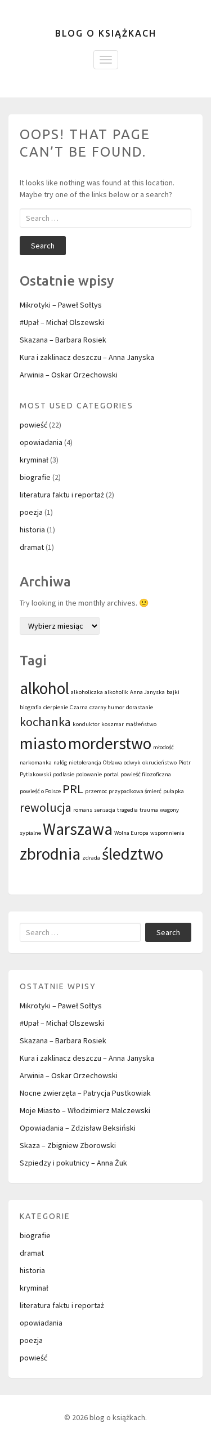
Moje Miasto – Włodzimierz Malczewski (85, 1110)
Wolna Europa (131, 833)
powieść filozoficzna (145, 774)
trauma (149, 809)
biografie (35, 477)
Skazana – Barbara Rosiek (63, 340)
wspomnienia (167, 833)
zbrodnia (50, 853)
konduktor (86, 724)
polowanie (89, 774)
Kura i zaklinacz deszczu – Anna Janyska (87, 357)
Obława (112, 762)
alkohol (44, 688)
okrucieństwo (159, 762)
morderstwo (109, 743)
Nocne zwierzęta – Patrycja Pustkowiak (85, 1093)
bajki (173, 692)
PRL (72, 789)
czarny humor (106, 707)
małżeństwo (140, 724)
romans (82, 809)
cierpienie (55, 707)
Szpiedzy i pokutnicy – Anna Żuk (73, 1163)
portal (111, 774)
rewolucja (45, 807)
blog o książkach (105, 33)
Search (43, 246)
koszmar (112, 724)
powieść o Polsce (40, 791)
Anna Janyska (147, 692)
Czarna (79, 707)
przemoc (96, 791)
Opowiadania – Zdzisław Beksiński (78, 1128)
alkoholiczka (87, 692)
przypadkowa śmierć (135, 791)
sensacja (104, 809)
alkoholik (116, 692)
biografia (31, 707)
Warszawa (78, 829)
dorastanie (139, 707)
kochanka (45, 722)
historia (32, 529)
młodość (163, 747)
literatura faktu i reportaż (62, 495)
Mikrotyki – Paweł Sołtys (61, 305)
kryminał (34, 460)
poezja (31, 512)
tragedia (127, 809)
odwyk (132, 762)
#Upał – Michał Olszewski (62, 322)
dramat (32, 547)
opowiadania (41, 442)
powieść (33, 425)
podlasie (63, 774)
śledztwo (132, 853)
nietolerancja (85, 762)
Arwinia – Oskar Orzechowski (69, 375)
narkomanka (36, 762)
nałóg (60, 762)
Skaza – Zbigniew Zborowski (68, 1145)
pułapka (173, 791)
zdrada (91, 857)
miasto (43, 743)
